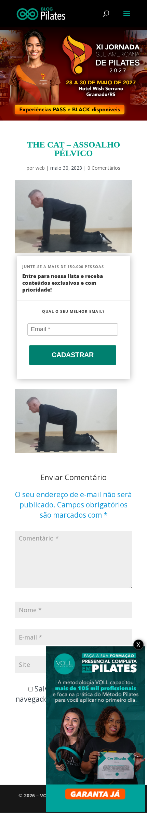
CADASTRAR (73, 355)
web (40, 168)
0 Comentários (104, 168)
